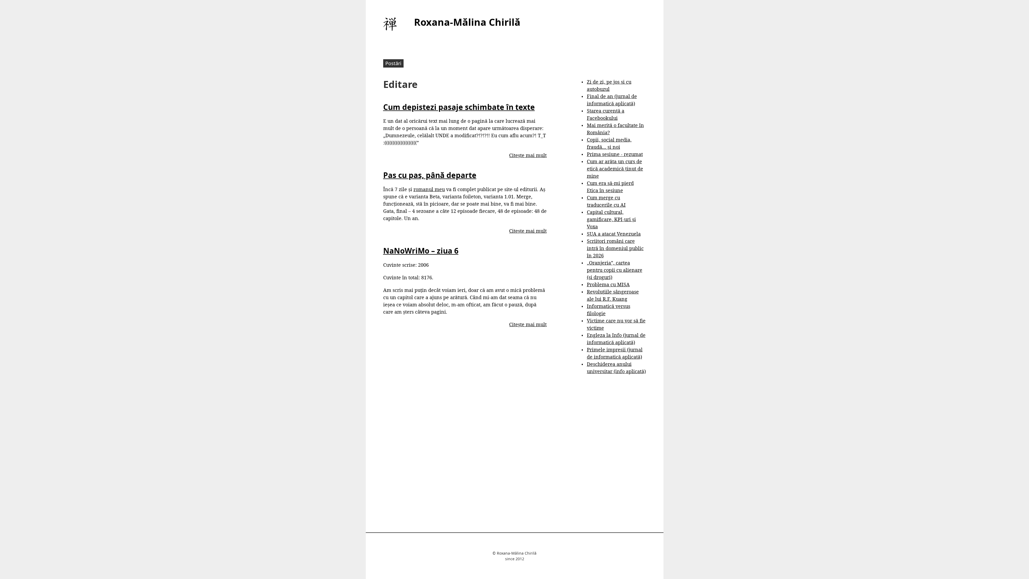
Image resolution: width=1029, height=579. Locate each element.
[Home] (390, 24)
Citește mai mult (528, 155)
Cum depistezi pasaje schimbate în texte (459, 107)
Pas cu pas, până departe (429, 175)
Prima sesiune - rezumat (615, 154)
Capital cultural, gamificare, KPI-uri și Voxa (611, 219)
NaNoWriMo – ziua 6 (420, 251)
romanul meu (429, 189)
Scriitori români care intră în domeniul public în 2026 (615, 248)
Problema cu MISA (608, 284)
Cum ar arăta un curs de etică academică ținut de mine (615, 168)
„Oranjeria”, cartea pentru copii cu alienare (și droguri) (614, 269)
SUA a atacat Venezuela (614, 234)
